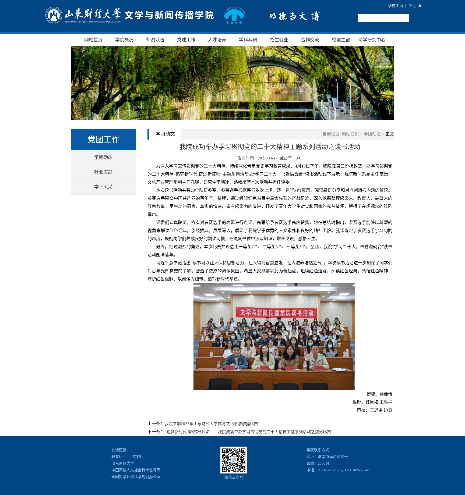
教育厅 (117, 457)
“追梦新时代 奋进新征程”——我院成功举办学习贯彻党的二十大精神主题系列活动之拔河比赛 (248, 432)
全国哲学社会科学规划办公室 (135, 477)
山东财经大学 (122, 463)
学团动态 (372, 134)
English (415, 6)
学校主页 (395, 6)
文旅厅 (138, 457)
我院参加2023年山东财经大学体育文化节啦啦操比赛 (211, 424)
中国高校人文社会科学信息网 (135, 470)
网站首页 (350, 134)
